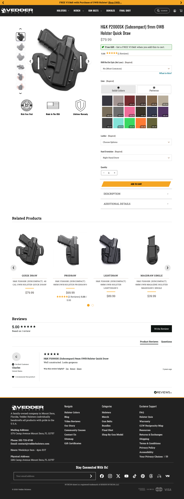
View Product (29, 250)
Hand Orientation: (111, 151)
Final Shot (125, 10)
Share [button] (79, 368)
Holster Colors (72, 412)
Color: (107, 80)
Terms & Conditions (150, 443)
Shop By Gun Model (112, 434)
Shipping (144, 438)
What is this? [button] (165, 73)
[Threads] (151, 476)
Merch (77, 10)
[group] (27, 326)
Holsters (61, 10)
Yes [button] (67, 368)
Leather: (108, 135)
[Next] (181, 3)
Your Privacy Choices (151, 456)
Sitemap (68, 438)
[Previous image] (30, 61)
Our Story (69, 425)
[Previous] (3, 3)
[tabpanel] (136, 112)
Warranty (144, 421)
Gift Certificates (72, 443)
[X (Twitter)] (118, 476)
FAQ (141, 412)
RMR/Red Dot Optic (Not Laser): (116, 62)
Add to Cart (121, 184)
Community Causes (75, 430)
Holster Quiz (146, 416)
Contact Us (70, 434)
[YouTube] (126, 476)
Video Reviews (72, 421)
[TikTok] (135, 476)
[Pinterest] (143, 476)
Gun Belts (93, 10)
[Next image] (88, 61)
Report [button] (72, 368)
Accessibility (146, 452)
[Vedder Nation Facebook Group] (167, 476)
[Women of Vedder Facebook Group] (159, 476)
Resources (145, 430)
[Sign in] (174, 10)
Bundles (110, 10)
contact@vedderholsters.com (33, 443)
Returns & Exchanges (150, 434)
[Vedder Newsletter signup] (91, 476)
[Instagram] (110, 476)
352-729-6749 (25, 440)
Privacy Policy (147, 447)
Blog (66, 416)
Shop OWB (114, 2)
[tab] (118, 89)
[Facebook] (102, 476)
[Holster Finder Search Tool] (162, 10)
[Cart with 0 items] (181, 10)
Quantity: (104, 167)
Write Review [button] (161, 328)
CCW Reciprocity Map (151, 425)
